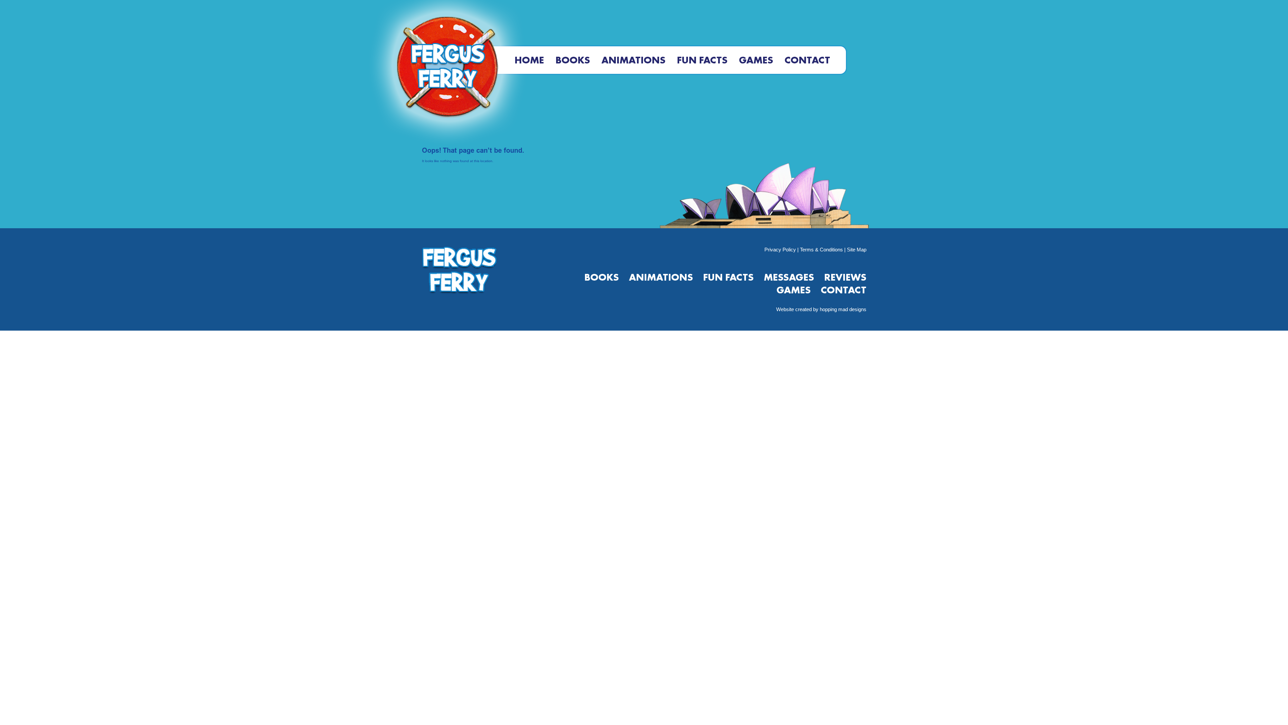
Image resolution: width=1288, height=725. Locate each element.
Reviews (845, 277)
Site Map (856, 249)
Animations (633, 60)
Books (572, 60)
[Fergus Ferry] (447, 73)
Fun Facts (702, 60)
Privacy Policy (780, 249)
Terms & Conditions (821, 249)
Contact (807, 60)
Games (756, 60)
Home (529, 60)
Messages (789, 277)
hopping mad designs (843, 309)
